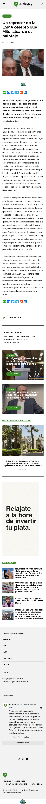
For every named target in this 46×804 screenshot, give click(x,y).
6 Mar (11, 708)
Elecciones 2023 (23, 336)
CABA (4, 652)
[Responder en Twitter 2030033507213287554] (10, 737)
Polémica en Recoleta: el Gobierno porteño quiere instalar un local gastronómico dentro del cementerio (23, 463)
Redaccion (15, 317)
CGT (4, 646)
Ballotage (8, 336)
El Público (14, 704)
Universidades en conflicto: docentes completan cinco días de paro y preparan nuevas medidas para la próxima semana (28, 587)
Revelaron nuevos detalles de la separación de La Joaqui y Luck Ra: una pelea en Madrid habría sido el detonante (28, 573)
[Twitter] (23, 759)
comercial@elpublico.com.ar (15, 681)
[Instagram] (19, 759)
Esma (34, 336)
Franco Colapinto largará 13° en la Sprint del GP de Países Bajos (29, 600)
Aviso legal (37, 784)
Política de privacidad (16, 784)
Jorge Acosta (23, 339)
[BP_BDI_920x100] (23, 84)
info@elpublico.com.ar (12, 678)
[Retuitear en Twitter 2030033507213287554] (15, 737)
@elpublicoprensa (29, 705)
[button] (19, 470)
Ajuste (5, 664)
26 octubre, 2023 (8, 42)
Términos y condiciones (13, 781)
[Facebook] (27, 759)
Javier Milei (9, 339)
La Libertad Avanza (12, 342)
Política (7, 16)
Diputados (7, 658)
